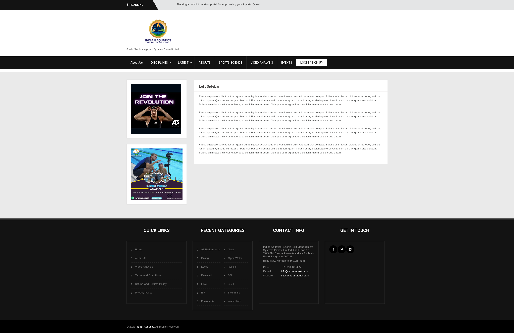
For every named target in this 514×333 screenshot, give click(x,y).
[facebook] (333, 249)
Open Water (235, 258)
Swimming (234, 292)
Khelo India (207, 301)
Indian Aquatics (145, 326)
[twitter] (342, 249)
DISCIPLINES (159, 62)
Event (204, 266)
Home (138, 249)
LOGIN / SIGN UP (311, 62)
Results (232, 266)
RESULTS (205, 62)
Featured (206, 275)
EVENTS (286, 62)
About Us (137, 62)
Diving (205, 258)
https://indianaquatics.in (295, 275)
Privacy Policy (143, 292)
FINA (204, 283)
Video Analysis (144, 266)
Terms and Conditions (148, 275)
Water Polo (234, 301)
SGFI (231, 283)
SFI (230, 275)
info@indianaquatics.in (294, 271)
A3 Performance (210, 249)
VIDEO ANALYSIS (262, 62)
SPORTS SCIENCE (230, 62)
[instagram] (350, 249)
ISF (203, 292)
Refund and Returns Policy (151, 283)
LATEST (183, 62)
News (231, 249)
